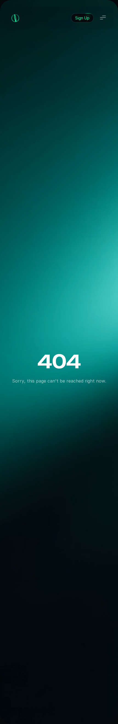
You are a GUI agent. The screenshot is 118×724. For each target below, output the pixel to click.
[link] (82, 18)
